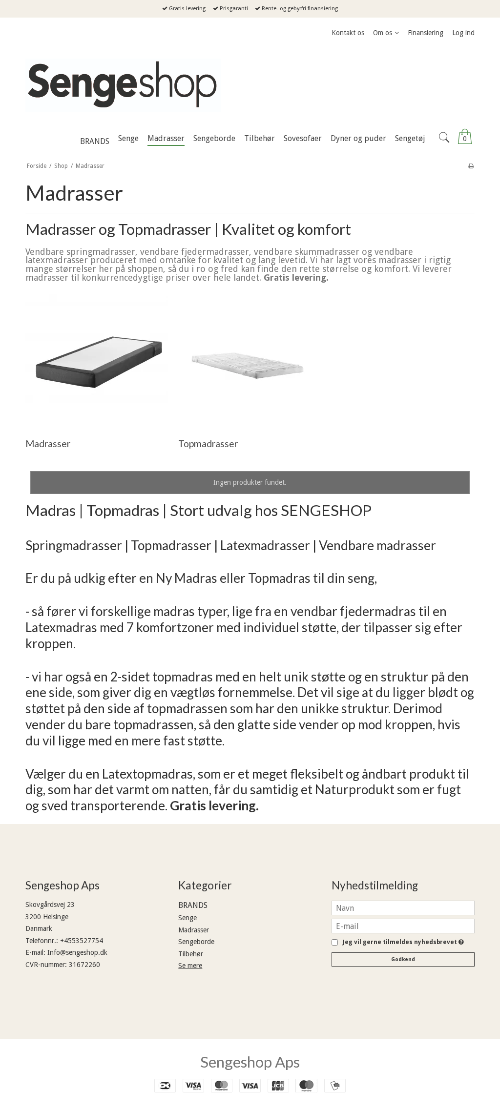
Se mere (190, 965)
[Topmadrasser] (249, 357)
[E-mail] (403, 925)
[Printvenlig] (471, 166)
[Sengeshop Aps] (250, 85)
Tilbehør (190, 954)
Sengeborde (196, 942)
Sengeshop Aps (250, 1061)
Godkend (403, 959)
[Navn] (403, 907)
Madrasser (193, 930)
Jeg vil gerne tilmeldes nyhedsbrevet (401, 942)
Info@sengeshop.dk (77, 952)
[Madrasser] (96, 357)
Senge (187, 918)
